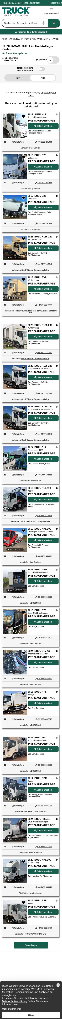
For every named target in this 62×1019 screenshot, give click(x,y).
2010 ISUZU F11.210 (39, 488)
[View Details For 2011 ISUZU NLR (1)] (15, 126)
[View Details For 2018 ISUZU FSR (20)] (15, 912)
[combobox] (30, 23)
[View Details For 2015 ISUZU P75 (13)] (15, 621)
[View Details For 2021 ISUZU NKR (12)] (15, 581)
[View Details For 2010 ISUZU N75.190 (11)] (15, 540)
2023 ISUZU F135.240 (40, 236)
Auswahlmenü (51, 14)
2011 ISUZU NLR (37, 114)
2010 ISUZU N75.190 (39, 528)
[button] (41, 60)
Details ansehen (44, 126)
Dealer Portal (21, 3)
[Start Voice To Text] (43, 23)
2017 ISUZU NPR (37, 778)
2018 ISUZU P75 (37, 691)
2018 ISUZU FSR (37, 900)
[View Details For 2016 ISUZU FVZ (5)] (15, 288)
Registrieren (34, 3)
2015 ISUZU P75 (37, 610)
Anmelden (8, 3)
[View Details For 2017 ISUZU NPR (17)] (15, 789)
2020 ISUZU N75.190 (39, 859)
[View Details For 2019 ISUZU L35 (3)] (15, 207)
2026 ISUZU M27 (37, 737)
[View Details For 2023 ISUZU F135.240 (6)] (15, 336)
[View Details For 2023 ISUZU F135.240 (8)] (15, 418)
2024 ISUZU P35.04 (39, 819)
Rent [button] (17, 77)
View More (31, 945)
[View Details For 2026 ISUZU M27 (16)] (15, 760)
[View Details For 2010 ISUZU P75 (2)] (15, 166)
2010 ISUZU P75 (37, 155)
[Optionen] (57, 114)
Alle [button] (43, 77)
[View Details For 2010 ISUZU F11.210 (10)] (15, 499)
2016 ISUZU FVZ (37, 277)
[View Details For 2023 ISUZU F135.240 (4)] (15, 248)
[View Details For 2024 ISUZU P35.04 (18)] (15, 830)
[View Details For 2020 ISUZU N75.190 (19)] (15, 871)
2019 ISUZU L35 (37, 195)
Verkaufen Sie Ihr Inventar (30, 32)
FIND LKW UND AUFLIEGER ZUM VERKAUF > (26, 39)
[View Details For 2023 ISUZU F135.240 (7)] (15, 377)
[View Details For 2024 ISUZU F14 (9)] (15, 458)
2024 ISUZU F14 (37, 447)
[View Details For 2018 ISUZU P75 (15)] (15, 703)
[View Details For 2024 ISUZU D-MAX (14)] (15, 662)
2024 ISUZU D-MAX (39, 651)
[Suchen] (54, 23)
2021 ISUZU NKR (37, 569)
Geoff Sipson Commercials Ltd (35, 270)
